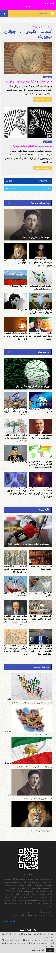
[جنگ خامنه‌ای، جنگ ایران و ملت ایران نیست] (15, 400)
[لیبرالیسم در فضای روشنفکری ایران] (28, 373)
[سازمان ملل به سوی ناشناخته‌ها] (15, 584)
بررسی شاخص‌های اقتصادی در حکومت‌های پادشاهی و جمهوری (40, 464)
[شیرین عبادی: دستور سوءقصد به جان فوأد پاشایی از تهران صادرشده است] (40, 636)
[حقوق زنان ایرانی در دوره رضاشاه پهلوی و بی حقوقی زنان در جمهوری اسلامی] (15, 479)
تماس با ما (49, 3)
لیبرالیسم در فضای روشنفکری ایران (33, 386)
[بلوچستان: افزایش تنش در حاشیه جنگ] (40, 607)
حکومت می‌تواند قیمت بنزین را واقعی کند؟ (29, 544)
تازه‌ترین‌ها (43, 509)
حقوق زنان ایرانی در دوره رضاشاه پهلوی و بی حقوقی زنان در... (15, 490)
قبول (50, 950)
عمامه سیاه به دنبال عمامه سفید (32, 146)
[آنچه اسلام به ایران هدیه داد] (28, 224)
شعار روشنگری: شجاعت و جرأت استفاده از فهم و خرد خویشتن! (40, 492)
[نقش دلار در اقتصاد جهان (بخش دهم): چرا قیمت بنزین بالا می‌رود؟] (15, 607)
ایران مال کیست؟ (18, 286)
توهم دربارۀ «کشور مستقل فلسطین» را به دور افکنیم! (15, 438)
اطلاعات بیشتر (38, 950)
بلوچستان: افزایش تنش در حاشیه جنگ (40, 617)
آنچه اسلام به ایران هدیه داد (36, 237)
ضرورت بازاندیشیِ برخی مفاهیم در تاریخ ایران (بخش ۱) (15, 569)
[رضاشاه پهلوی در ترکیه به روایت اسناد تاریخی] (40, 301)
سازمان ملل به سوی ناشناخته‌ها (15, 594)
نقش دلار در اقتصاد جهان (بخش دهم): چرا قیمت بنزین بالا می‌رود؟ (15, 620)
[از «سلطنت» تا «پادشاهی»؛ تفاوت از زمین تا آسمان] (40, 251)
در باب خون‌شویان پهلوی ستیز (40, 567)
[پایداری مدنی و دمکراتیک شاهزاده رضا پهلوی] (40, 324)
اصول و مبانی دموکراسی (15, 261)
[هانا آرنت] (15, 301)
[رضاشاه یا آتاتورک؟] (15, 453)
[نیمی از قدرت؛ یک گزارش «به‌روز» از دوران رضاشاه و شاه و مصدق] (15, 636)
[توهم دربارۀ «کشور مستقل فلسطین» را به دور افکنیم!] (15, 426)
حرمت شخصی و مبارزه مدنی (40, 410)
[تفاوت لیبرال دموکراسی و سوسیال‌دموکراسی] (40, 277)
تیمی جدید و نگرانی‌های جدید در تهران (29, 81)
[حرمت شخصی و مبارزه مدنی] (40, 400)
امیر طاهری (47, 77)
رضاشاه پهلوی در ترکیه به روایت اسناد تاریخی (40, 311)
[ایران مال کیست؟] (15, 277)
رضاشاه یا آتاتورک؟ (18, 461)
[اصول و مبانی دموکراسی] (15, 251)
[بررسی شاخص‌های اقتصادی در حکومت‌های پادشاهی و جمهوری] (40, 453)
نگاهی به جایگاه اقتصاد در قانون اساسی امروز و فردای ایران (15, 336)
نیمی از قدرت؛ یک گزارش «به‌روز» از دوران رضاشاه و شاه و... (15, 649)
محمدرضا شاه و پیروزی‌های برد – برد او (40, 436)
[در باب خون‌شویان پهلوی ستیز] (40, 557)
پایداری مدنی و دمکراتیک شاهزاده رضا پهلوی (40, 336)
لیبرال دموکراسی (42, 13)
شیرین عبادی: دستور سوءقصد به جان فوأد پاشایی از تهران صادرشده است (40, 649)
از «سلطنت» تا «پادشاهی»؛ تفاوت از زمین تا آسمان (40, 262)
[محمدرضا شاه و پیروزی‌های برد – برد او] (40, 426)
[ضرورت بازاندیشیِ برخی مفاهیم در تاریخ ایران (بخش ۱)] (15, 557)
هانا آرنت (22, 310)
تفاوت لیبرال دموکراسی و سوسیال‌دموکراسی (40, 287)
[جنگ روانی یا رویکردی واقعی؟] (40, 584)
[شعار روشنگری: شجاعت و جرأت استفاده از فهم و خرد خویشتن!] (40, 479)
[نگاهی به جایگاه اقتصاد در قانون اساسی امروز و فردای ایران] (15, 324)
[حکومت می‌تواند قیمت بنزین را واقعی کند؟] (28, 531)
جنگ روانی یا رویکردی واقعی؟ (40, 594)
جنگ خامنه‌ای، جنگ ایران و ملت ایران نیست (15, 411)
